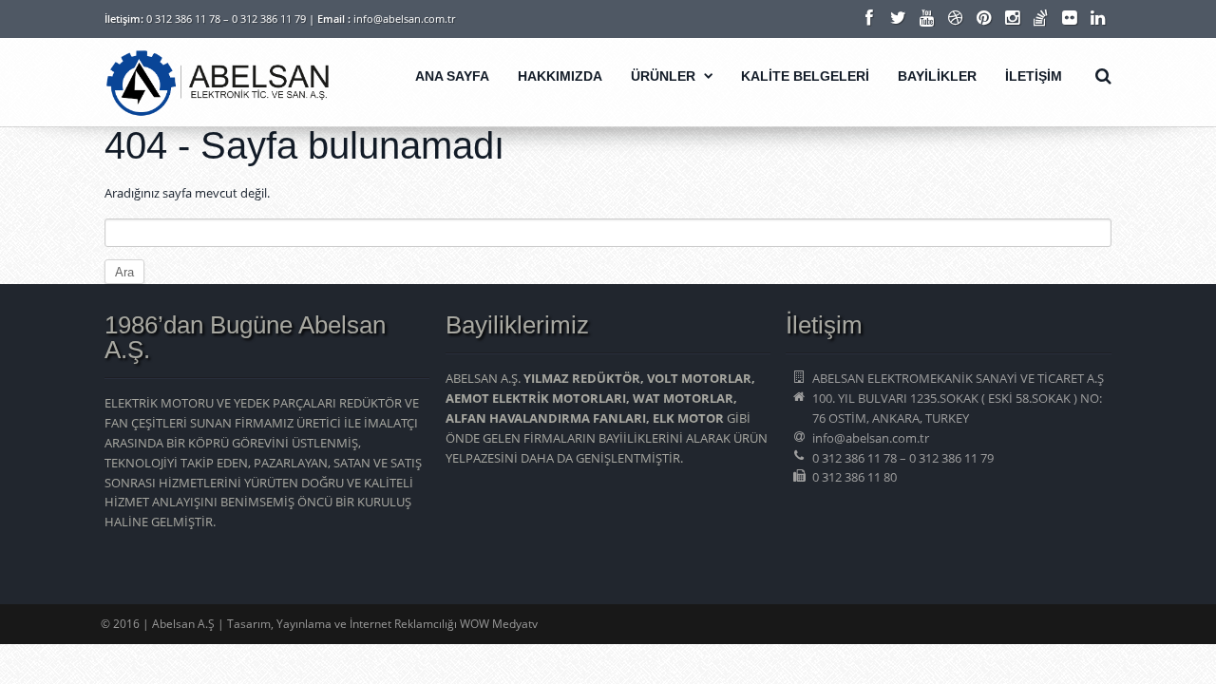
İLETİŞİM (1033, 76)
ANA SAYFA (452, 76)
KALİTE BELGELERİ (805, 76)
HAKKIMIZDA (560, 76)
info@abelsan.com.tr (404, 18)
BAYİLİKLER (937, 76)
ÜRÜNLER (663, 76)
